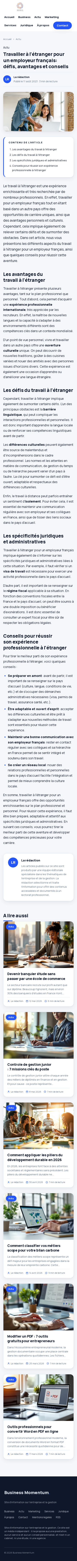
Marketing (52, 17)
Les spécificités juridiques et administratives (39, 160)
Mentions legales (42, 1517)
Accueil (9, 17)
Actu (37, 17)
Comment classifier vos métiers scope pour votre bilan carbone (33, 1248)
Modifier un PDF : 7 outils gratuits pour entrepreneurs (31, 1338)
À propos (43, 25)
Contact (62, 25)
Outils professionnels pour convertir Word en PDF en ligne (32, 1429)
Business (24, 17)
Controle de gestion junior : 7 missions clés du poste (29, 1066)
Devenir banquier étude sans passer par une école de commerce (36, 976)
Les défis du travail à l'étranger (31, 155)
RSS (58, 1517)
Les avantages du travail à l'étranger (34, 149)
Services (10, 25)
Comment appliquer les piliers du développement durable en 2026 (34, 1157)
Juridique (26, 25)
